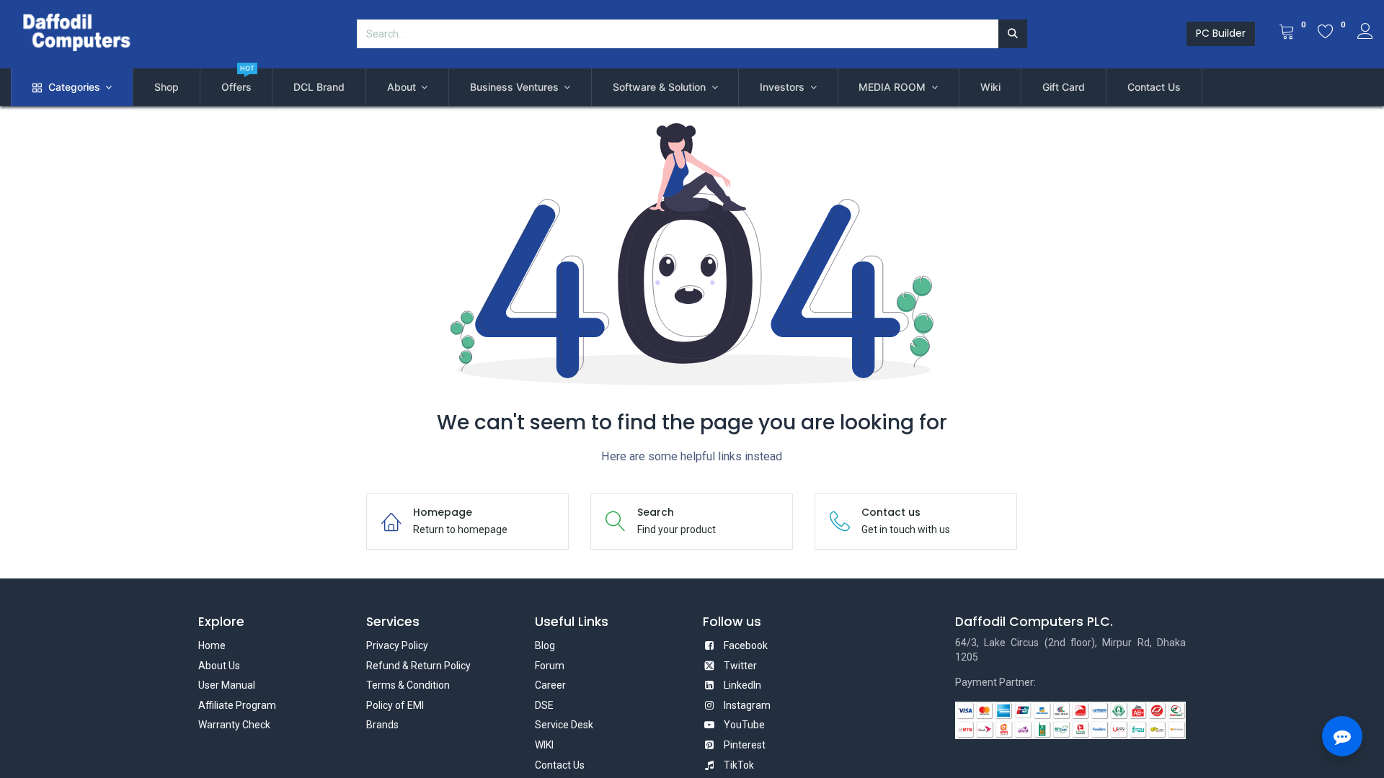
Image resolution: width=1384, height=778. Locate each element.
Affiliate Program (237, 705)
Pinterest (745, 745)
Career (550, 685)
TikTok (739, 765)
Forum (549, 665)
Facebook (746, 645)
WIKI (544, 745)
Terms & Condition (408, 685)
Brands (382, 724)
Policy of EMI (395, 705)
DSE (544, 705)
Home (212, 645)
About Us (219, 665)
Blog (545, 645)
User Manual (226, 685)
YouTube (744, 724)
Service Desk (564, 724)
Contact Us (560, 765)
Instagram (747, 705)
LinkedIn (742, 685)
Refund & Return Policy (418, 665)
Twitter (740, 665)
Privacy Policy (397, 645)
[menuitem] (166, 87)
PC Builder (1221, 33)
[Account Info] (1365, 33)
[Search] (1012, 33)
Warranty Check (234, 724)
